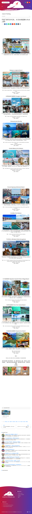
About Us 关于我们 (21, 494)
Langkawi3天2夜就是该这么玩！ (10, 449)
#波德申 (11, 421)
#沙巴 (19, 421)
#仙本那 (24, 421)
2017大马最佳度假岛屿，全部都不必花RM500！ (12, 438)
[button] (5, 24)
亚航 (18, 497)
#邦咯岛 (6, 421)
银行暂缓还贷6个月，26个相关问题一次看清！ (12, 453)
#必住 (8, 421)
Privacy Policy (20, 493)
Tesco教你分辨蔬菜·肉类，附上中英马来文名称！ (12, 457)
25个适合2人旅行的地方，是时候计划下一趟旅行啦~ (13, 441)
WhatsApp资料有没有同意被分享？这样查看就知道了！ (13, 464)
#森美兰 (16, 421)
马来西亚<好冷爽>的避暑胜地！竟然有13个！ (11, 434)
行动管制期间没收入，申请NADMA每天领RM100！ (12, 445)
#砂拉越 (21, 421)
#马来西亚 (13, 421)
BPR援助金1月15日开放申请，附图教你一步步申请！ (12, 460)
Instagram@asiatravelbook (7, 506)
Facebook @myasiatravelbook (8, 505)
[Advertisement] (16, 31)
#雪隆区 (27, 421)
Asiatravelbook (5, 503)
